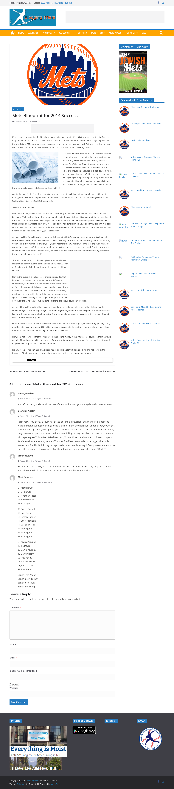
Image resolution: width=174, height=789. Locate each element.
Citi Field (82, 33)
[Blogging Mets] (13, 33)
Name (14, 644)
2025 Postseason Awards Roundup (56, 2)
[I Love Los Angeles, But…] (36, 759)
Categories (65, 33)
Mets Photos (98, 33)
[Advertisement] (115, 17)
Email (13, 657)
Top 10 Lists (132, 33)
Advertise (33, 33)
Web (144, 33)
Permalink (48, 399)
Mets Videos (115, 33)
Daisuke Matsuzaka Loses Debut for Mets (90, 371)
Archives (47, 33)
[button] (53, 33)
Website (14, 687)
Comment (15, 607)
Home (21, 33)
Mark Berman (35, 121)
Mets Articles (18, 109)
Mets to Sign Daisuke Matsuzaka (29, 371)
